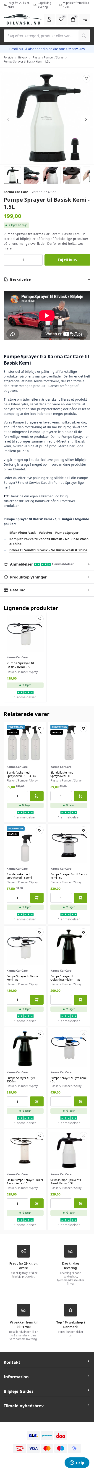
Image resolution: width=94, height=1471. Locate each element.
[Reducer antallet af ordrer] (11, 259)
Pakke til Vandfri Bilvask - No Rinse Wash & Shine (48, 550)
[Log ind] (49, 19)
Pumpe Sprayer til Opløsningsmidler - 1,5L (65, 978)
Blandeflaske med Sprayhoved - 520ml (19, 876)
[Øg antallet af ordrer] (35, 259)
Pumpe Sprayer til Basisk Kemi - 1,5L (27, 61)
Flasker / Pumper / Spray (47, 57)
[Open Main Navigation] (84, 19)
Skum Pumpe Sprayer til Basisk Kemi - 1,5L (65, 1181)
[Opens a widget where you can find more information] (76, 1463)
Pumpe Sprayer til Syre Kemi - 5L (68, 1079)
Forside (8, 57)
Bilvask (22, 57)
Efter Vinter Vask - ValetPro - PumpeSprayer (43, 532)
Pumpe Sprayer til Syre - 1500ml (22, 1079)
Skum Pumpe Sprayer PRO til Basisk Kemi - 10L (25, 1181)
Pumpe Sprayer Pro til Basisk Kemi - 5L (68, 876)
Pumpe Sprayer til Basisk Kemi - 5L (20, 665)
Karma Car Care (16, 192)
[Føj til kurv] (37, 796)
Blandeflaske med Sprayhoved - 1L (61, 774)
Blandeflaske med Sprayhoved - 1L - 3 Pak (21, 774)
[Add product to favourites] (86, 78)
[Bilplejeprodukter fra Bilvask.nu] (23, 19)
